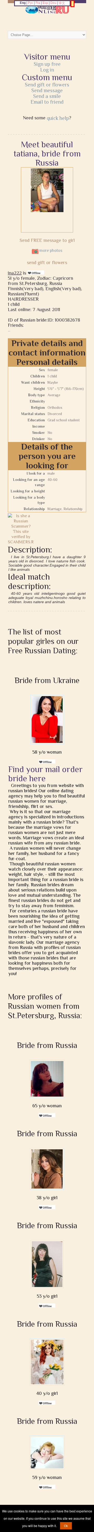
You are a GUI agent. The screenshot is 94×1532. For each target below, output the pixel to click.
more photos (50, 250)
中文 (62, 3)
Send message (47, 90)
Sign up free (47, 64)
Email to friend (47, 102)
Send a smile (47, 96)
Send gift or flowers (47, 85)
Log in (47, 70)
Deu (53, 3)
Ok (66, 1525)
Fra (38, 3)
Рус (30, 3)
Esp (45, 3)
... (9, 330)
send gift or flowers (47, 262)
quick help (58, 118)
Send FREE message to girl (47, 240)
